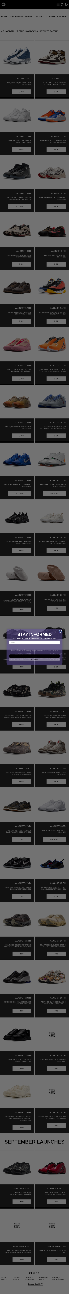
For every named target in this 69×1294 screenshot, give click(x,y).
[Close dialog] (60, 631)
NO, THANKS (34, 659)
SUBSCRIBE (34, 655)
